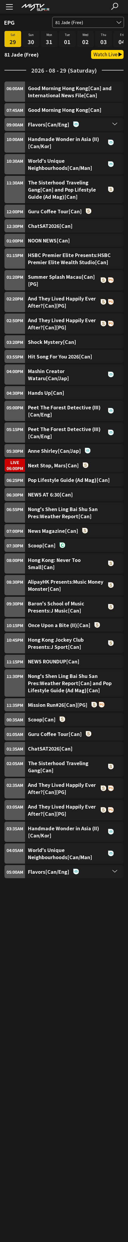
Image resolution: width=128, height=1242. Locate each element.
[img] (35, 6)
